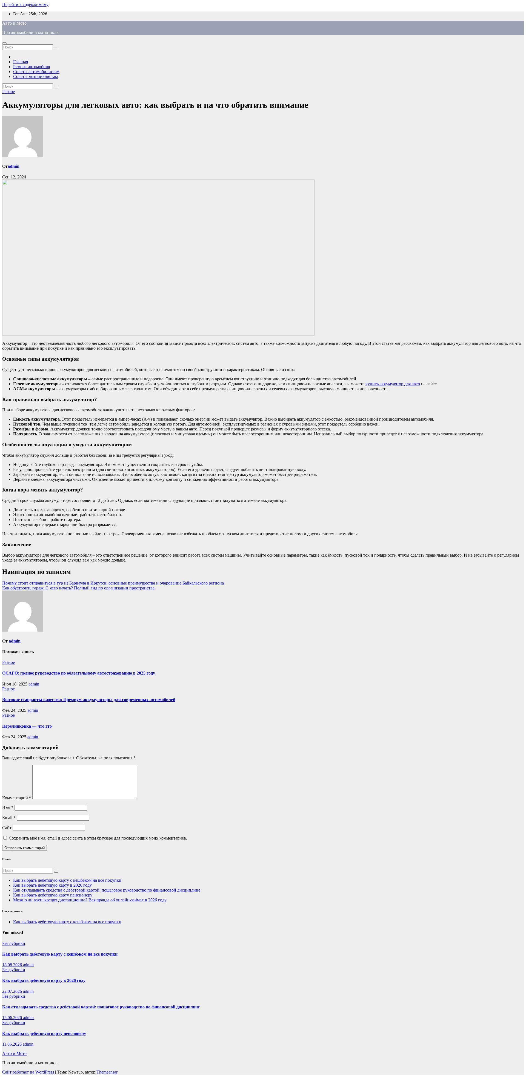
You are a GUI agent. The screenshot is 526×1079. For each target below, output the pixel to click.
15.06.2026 (12, 1017)
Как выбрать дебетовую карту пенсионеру (52, 895)
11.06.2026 (12, 1044)
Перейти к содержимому (25, 4)
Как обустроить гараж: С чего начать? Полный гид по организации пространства (78, 588)
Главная (20, 61)
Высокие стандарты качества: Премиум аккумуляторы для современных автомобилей (88, 699)
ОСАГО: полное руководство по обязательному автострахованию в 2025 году (78, 673)
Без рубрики (13, 943)
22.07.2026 (12, 991)
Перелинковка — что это (27, 726)
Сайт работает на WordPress (28, 1072)
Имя (7, 807)
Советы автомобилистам (36, 71)
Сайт (7, 827)
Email (9, 817)
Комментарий (16, 797)
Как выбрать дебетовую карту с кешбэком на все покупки (67, 880)
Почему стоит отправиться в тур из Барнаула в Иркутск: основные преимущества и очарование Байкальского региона (113, 583)
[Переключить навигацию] (4, 43)
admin (13, 166)
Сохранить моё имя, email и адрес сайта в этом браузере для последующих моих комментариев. (98, 838)
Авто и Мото (14, 23)
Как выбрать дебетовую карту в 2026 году (52, 885)
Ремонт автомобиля (31, 66)
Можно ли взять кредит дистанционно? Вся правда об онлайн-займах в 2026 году (90, 900)
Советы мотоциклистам (35, 76)
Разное (8, 91)
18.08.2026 (12, 964)
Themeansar (107, 1072)
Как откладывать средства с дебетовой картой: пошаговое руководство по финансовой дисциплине (106, 890)
